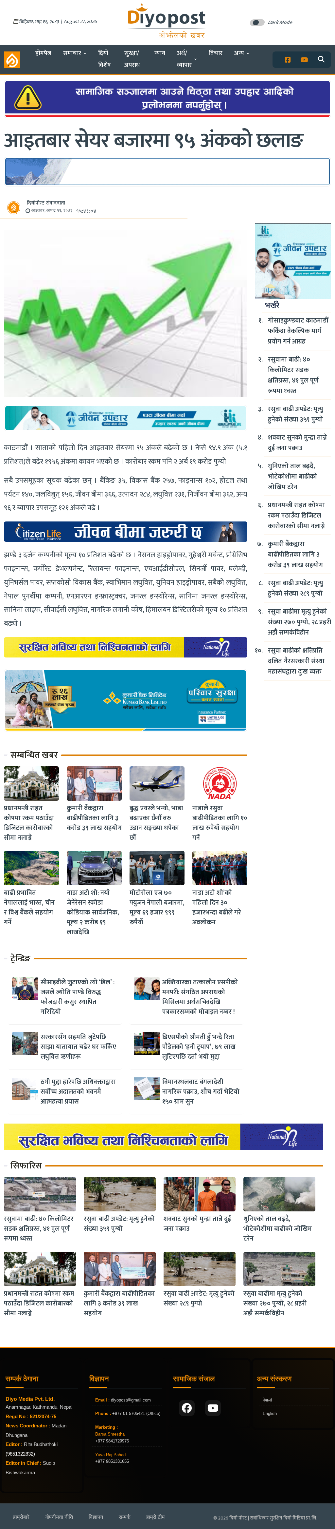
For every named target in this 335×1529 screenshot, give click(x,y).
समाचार (72, 53)
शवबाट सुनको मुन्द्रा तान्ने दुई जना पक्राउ (297, 443)
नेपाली (267, 1400)
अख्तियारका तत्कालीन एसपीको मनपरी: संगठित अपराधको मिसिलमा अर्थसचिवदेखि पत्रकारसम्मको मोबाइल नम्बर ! (200, 997)
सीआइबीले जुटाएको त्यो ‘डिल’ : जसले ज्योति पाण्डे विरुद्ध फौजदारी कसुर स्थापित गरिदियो (78, 997)
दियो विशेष (104, 59)
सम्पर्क (125, 1517)
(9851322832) (20, 1454)
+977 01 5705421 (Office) (135, 1413)
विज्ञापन (96, 1517)
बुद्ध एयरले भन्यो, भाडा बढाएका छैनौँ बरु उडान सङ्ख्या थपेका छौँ (156, 823)
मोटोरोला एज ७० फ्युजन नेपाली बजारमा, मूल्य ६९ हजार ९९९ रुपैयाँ (157, 907)
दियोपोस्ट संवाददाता (46, 203)
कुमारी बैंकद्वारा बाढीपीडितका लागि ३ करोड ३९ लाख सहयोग (94, 818)
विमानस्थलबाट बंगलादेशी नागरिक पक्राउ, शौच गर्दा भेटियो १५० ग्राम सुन (200, 1091)
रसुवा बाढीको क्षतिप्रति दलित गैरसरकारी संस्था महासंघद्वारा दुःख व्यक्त (296, 661)
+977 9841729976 (112, 1441)
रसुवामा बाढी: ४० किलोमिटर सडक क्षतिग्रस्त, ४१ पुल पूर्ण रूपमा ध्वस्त (293, 375)
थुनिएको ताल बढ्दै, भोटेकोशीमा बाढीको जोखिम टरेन (292, 477)
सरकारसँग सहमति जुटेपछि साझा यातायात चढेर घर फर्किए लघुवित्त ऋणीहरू (78, 1046)
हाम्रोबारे (21, 1517)
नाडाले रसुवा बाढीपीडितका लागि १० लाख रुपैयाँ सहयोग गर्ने (219, 823)
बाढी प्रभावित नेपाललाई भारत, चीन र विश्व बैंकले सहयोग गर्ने (29, 907)
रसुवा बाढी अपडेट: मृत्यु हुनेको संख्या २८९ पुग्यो (295, 588)
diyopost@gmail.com (131, 1400)
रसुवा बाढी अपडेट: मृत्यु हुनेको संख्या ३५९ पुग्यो (295, 414)
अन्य (239, 53)
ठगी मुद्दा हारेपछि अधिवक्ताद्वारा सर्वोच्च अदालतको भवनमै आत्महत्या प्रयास (78, 1091)
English (270, 1413)
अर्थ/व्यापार (184, 59)
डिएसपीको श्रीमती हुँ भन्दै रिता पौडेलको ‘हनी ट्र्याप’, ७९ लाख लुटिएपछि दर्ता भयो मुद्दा (199, 1046)
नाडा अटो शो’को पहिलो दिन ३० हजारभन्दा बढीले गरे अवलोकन (216, 907)
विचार (215, 53)
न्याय (159, 53)
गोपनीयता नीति (59, 1517)
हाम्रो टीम (155, 1517)
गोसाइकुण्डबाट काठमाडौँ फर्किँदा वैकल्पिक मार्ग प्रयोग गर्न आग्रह (298, 331)
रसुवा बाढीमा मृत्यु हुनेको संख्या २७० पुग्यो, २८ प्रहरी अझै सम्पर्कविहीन (299, 622)
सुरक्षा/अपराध (132, 59)
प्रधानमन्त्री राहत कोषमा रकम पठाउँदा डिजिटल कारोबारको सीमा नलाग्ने (29, 823)
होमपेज (43, 53)
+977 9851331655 (112, 1461)
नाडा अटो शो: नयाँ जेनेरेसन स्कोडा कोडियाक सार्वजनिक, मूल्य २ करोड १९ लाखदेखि (93, 912)
